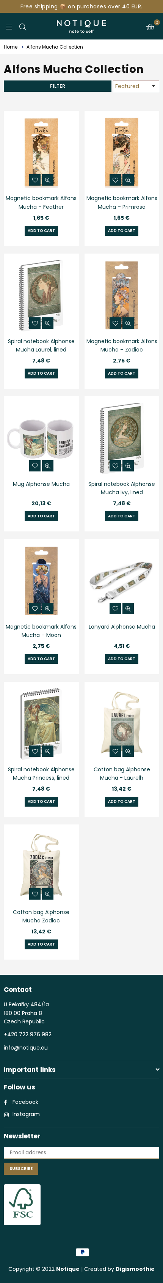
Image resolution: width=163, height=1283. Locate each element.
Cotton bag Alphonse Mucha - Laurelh (122, 774)
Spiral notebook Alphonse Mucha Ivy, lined (121, 488)
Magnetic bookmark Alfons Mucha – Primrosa (121, 202)
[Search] (23, 26)
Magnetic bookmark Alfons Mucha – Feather (41, 202)
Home (10, 47)
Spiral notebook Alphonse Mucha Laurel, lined (41, 345)
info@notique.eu (26, 1047)
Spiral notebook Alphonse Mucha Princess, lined (41, 774)
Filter (57, 86)
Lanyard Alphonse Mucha (122, 626)
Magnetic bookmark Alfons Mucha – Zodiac (121, 345)
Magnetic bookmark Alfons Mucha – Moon (41, 631)
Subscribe (21, 1168)
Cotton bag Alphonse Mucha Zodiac (41, 916)
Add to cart (41, 230)
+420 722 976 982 (28, 1034)
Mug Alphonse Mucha (41, 484)
